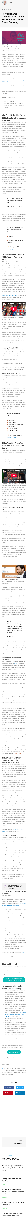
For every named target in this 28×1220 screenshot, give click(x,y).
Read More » (4, 1174)
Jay (2, 1068)
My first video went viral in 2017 (9, 295)
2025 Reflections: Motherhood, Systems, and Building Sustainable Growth (13, 1192)
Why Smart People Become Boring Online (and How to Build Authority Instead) (13, 1168)
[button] (9, 1087)
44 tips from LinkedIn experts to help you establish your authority (13, 954)
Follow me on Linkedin (14, 1052)
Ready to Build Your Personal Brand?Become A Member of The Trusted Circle (14, 979)
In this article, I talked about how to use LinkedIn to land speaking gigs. (15, 1014)
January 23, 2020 (11, 249)
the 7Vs (15, 663)
